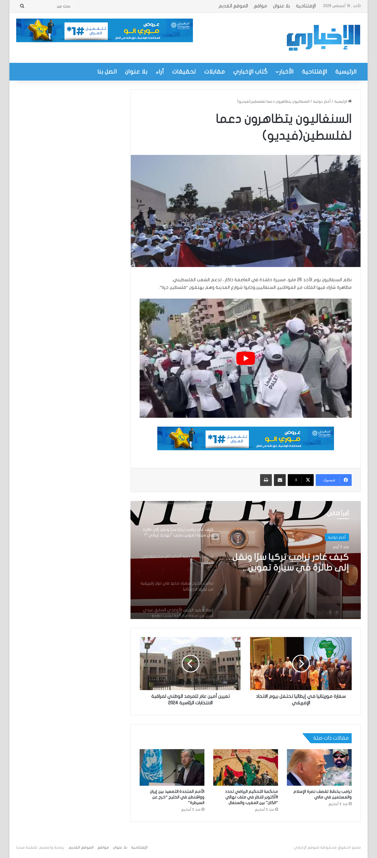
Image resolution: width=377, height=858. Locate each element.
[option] (245, 560)
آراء (160, 71)
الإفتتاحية (306, 6)
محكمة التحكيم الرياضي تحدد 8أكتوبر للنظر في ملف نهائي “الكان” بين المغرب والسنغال (251, 797)
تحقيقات (184, 71)
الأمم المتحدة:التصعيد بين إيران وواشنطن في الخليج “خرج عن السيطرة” (177, 797)
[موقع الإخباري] (323, 37)
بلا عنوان (281, 6)
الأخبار (286, 71)
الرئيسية (346, 71)
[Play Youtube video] (246, 358)
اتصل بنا (107, 71)
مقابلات (214, 71)
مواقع (260, 6)
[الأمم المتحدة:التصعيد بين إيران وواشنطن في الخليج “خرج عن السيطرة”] (172, 767)
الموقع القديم (233, 6)
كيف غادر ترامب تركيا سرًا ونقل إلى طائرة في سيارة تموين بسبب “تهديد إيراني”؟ (291, 562)
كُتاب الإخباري (250, 71)
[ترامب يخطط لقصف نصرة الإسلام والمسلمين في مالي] (319, 767)
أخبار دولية (322, 101)
